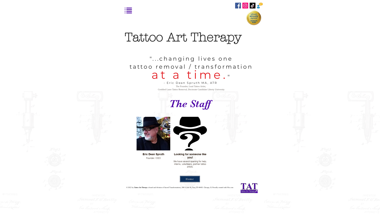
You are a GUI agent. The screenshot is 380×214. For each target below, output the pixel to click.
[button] (260, 5)
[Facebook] (238, 5)
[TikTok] (252, 5)
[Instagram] (245, 5)
